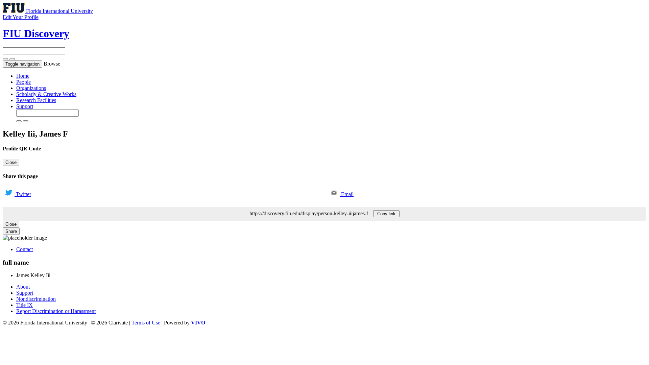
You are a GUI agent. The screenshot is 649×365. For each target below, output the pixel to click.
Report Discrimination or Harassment (56, 311)
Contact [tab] (24, 249)
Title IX (24, 305)
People (23, 82)
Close (11, 162)
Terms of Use (146, 322)
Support (24, 106)
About (23, 287)
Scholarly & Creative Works (46, 94)
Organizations (31, 88)
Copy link (386, 213)
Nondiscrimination (36, 299)
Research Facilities (36, 100)
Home (22, 76)
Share (11, 231)
